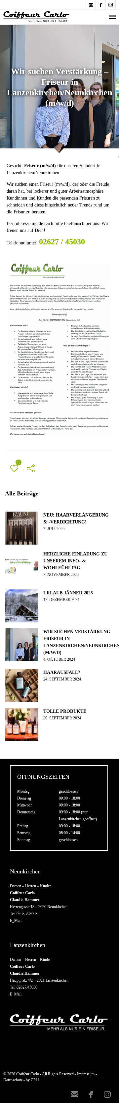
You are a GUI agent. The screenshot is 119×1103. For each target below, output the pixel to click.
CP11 (35, 1080)
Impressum (86, 1074)
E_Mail (15, 920)
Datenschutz (12, 1080)
